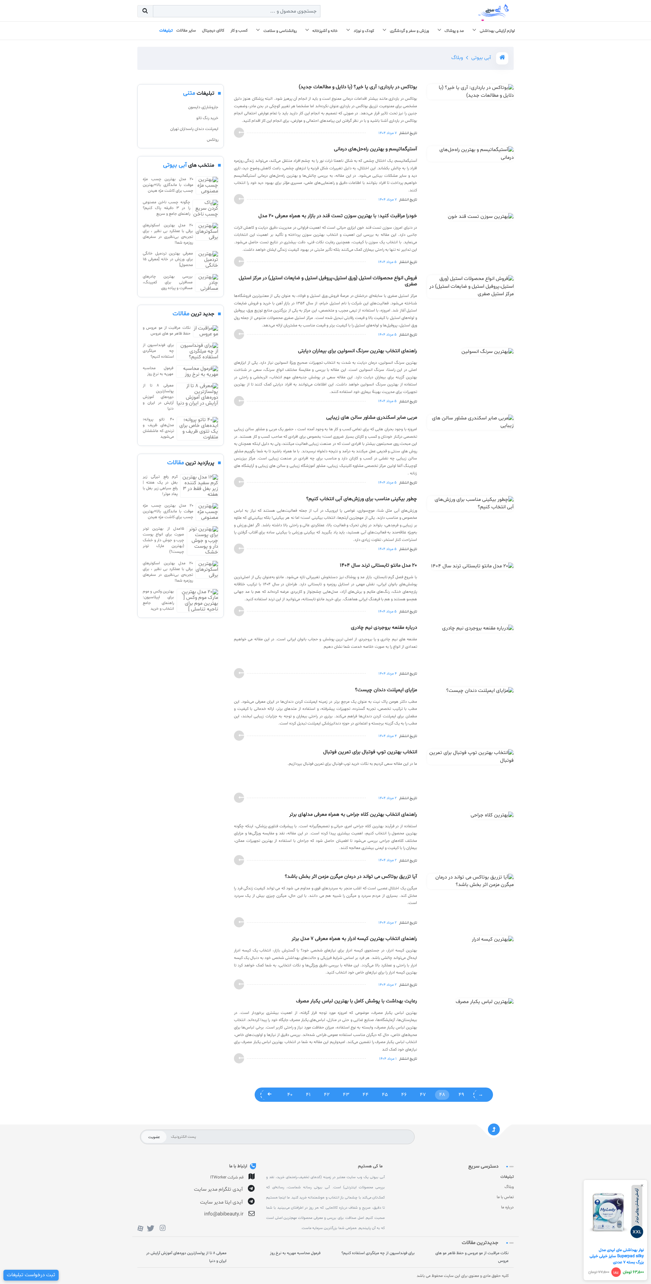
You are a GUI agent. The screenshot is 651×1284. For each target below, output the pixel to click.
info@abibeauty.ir (223, 1214)
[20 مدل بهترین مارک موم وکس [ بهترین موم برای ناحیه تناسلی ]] (197, 600)
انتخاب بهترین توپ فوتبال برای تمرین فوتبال (370, 752)
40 (290, 1094)
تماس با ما (505, 1197)
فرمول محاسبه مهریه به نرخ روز (158, 371)
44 (365, 1094)
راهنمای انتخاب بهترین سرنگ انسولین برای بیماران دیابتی (357, 351)
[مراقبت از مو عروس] (205, 331)
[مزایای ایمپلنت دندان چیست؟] (480, 692)
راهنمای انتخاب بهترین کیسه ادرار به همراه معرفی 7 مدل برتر (354, 939)
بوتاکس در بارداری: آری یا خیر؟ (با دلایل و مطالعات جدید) (358, 87)
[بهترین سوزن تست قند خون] (481, 218)
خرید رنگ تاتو (207, 118)
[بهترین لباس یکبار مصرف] (485, 1003)
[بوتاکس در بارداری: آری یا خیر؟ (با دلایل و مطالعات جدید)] (470, 93)
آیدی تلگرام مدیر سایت (218, 1189)
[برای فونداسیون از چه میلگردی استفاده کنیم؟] (197, 351)
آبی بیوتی (481, 57)
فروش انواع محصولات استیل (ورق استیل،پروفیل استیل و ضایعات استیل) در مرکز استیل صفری (328, 281)
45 (385, 1094)
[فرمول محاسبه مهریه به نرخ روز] (197, 371)
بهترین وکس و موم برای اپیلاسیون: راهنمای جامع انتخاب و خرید (158, 600)
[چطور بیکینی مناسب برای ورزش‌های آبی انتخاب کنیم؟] (470, 505)
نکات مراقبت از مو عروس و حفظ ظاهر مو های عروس (167, 330)
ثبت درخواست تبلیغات (31, 1275)
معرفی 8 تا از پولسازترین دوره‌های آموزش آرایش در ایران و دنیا (158, 397)
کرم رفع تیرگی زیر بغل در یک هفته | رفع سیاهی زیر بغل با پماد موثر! (160, 485)
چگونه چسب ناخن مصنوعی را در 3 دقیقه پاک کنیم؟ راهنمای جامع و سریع (166, 208)
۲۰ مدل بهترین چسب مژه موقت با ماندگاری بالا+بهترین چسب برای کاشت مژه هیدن (168, 184)
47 (423, 1094)
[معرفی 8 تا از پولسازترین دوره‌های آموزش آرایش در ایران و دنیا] (197, 397)
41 (308, 1094)
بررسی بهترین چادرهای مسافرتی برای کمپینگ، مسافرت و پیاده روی (168, 282)
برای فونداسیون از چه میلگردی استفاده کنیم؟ (158, 350)
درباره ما (507, 1207)
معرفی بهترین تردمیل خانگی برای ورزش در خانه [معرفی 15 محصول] (168, 259)
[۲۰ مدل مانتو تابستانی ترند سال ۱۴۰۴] (472, 567)
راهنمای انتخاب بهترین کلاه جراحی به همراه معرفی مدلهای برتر (353, 815)
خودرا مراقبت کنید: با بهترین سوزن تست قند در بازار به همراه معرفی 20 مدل (337, 216)
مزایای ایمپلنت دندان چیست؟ (386, 690)
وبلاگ (509, 1187)
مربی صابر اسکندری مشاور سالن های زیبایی (371, 418)
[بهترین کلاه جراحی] (492, 816)
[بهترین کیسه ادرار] (493, 941)
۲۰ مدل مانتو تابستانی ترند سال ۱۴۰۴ (378, 566)
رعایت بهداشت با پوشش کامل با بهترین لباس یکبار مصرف (356, 1001)
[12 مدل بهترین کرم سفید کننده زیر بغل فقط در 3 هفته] (199, 486)
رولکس (212, 140)
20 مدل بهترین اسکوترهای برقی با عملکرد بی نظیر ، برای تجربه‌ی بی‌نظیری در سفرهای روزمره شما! (168, 234)
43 (346, 1094)
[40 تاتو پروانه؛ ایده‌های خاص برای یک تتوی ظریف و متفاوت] (197, 428)
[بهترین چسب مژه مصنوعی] (207, 185)
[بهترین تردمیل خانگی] (206, 260)
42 (327, 1094)
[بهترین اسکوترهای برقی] (206, 234)
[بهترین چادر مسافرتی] (206, 283)
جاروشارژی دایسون (203, 107)
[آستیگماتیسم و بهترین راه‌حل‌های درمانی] (470, 155)
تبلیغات (507, 1176)
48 (442, 1094)
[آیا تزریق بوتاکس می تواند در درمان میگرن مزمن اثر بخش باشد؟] (470, 882)
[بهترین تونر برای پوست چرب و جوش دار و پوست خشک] (202, 540)
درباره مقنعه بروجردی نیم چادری (384, 628)
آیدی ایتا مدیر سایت (221, 1202)
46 (404, 1094)
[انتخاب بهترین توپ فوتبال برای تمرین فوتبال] (470, 758)
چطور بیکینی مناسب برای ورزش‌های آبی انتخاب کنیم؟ (361, 499)
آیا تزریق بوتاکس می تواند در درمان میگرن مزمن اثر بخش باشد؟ (351, 877)
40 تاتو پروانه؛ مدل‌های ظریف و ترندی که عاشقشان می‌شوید (158, 428)
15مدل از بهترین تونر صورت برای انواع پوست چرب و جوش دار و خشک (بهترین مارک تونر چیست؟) (163, 540)
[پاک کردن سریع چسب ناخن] (205, 209)
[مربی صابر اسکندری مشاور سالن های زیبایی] (470, 423)
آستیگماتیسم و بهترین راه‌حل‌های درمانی (375, 149)
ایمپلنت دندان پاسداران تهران (194, 129)
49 (461, 1094)
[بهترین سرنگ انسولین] (487, 353)
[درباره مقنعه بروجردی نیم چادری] (478, 630)
